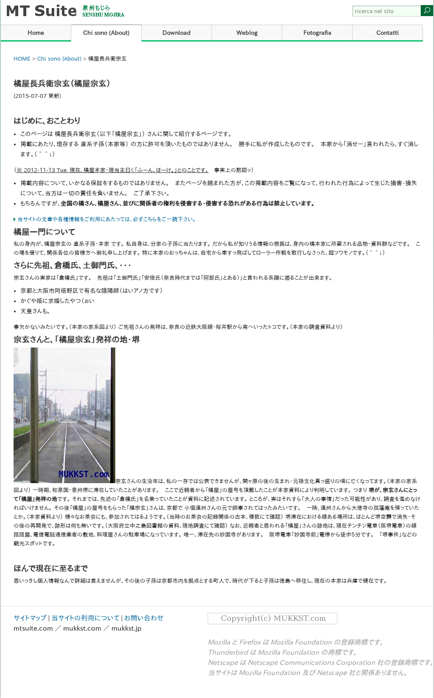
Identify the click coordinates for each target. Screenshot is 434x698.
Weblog (247, 33)
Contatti (387, 33)
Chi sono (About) (106, 33)
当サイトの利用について (85, 618)
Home (36, 33)
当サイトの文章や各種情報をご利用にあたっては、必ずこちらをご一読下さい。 (106, 219)
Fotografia (317, 33)
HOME (22, 58)
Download (176, 33)
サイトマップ (30, 618)
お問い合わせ (144, 618)
